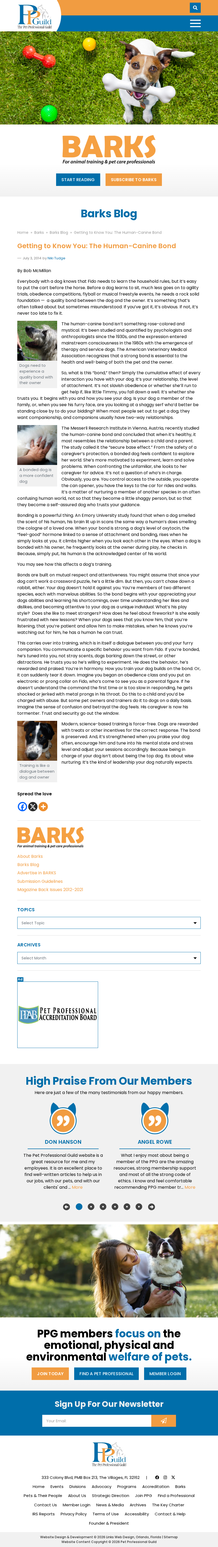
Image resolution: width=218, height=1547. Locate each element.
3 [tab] (103, 1207)
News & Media (110, 1505)
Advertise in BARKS (36, 873)
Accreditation (155, 1486)
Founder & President (109, 1523)
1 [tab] (79, 1207)
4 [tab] (115, 1207)
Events (57, 1486)
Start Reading (78, 180)
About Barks (30, 856)
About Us (77, 1495)
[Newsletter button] (163, 1421)
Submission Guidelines (40, 881)
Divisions (77, 1486)
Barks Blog (28, 865)
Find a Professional (176, 1495)
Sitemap (171, 1537)
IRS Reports (43, 1514)
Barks (180, 1486)
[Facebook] (22, 806)
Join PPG (143, 1495)
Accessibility (137, 1514)
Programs (126, 1486)
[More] (43, 806)
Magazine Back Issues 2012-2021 (50, 890)
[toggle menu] (195, 23)
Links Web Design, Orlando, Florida (134, 1537)
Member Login (165, 1374)
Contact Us (45, 1505)
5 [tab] (127, 1207)
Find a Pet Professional (106, 1374)
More (77, 1187)
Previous (66, 1206)
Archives (138, 1505)
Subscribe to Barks (134, 180)
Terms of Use (106, 1514)
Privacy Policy (74, 1514)
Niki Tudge (56, 258)
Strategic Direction (110, 1495)
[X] (32, 806)
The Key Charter (168, 1505)
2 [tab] (91, 1207)
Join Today (50, 1374)
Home (39, 1486)
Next (151, 1206)
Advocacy (101, 1486)
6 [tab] (139, 1207)
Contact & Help (170, 1514)
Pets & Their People (43, 1495)
